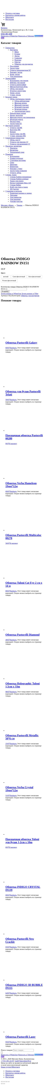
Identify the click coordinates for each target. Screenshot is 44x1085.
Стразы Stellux (15, 185)
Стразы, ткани (10, 175)
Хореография (10, 78)
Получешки (14, 66)
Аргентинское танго (22, 111)
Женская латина (20, 103)
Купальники (14, 156)
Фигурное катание (12, 126)
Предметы (14, 50)
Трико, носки (15, 93)
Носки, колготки (16, 115)
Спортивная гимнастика (14, 138)
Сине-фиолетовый (19, 276)
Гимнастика (10, 48)
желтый (5, 276)
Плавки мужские (16, 158)
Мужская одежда (16, 119)
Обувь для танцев (16, 89)
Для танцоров (15, 199)
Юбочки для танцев (17, 83)
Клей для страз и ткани (19, 187)
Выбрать (13, 348)
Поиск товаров (6, 1050)
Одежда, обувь (15, 173)
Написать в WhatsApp (9, 36)
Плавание (9, 154)
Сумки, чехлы (15, 95)
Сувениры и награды (13, 191)
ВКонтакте (9, 17)
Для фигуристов (16, 201)
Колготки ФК (15, 130)
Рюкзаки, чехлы (16, 72)
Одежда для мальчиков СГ (20, 144)
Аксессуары (14, 68)
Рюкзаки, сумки (16, 169)
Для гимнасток (15, 197)
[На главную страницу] (12, 9)
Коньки (13, 132)
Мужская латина (20, 109)
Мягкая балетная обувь (19, 87)
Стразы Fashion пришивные (20, 177)
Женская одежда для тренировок (22, 117)
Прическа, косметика (13, 146)
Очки (12, 162)
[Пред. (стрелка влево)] (2, 1083)
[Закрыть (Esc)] (8, 1081)
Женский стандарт (21, 105)
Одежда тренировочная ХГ (20, 70)
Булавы (17, 54)
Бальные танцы (11, 97)
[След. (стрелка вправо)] (4, 1083)
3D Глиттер (14, 189)
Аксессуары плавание (18, 171)
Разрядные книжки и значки (21, 193)
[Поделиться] (6, 1081)
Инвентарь (14, 167)
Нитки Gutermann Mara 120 (20, 183)
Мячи (16, 52)
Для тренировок (16, 76)
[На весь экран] (4, 1081)
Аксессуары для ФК (17, 134)
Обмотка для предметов (23, 64)
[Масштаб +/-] (2, 1081)
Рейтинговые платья (18, 113)
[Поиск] (2, 1052)
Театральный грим (17, 152)
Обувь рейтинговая (21, 101)
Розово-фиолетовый (9, 280)
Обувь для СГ (15, 140)
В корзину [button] (13, 444)
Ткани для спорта (16, 181)
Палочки (17, 60)
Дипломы (13, 195)
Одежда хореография (18, 85)
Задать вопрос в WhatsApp (11, 294)
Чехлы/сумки (15, 121)
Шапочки (13, 164)
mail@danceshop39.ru (23, 1061)
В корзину (5, 291)
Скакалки (18, 58)
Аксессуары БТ (16, 124)
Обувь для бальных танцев (20, 99)
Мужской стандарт (21, 107)
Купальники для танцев (19, 80)
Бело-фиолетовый (35, 276)
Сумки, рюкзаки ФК (18, 136)
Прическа (13, 148)
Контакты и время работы (15, 15)
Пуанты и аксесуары (18, 91)
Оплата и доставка (12, 13)
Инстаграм (9, 19)
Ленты (17, 56)
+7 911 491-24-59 (7, 1061)
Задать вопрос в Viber (30, 294)
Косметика (14, 150)
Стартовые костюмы (18, 160)
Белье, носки (15, 74)
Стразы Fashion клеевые (19, 179)
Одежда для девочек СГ (19, 142)
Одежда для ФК (16, 128)
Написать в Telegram (26, 36)
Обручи (17, 62)
